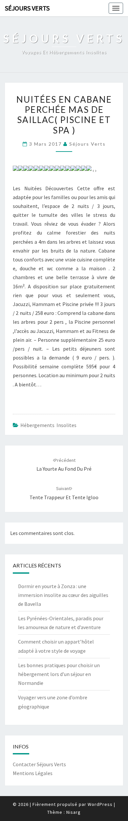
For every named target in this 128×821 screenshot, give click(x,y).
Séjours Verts (27, 8)
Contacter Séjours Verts (39, 764)
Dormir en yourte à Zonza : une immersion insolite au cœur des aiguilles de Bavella (63, 595)
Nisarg (73, 812)
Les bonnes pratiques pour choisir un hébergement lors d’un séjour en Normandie (59, 674)
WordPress (100, 804)
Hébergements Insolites (48, 425)
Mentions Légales (33, 773)
